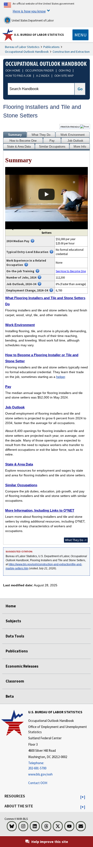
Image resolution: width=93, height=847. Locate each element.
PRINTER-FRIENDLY (70, 126)
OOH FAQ (65, 70)
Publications (51, 47)
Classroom (15, 681)
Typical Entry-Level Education (27, 252)
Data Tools (15, 636)
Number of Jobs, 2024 (21, 277)
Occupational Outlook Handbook (27, 52)
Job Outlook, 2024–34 (21, 284)
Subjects (13, 620)
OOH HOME (12, 70)
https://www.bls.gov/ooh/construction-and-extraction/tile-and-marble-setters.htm (44, 566)
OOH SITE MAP (64, 75)
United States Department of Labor (32, 20)
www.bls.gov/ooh (40, 774)
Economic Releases (22, 666)
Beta (10, 696)
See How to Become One (71, 271)
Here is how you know (29, 11)
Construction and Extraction (71, 52)
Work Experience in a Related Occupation (26, 263)
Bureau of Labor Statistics (22, 47)
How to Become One (23, 140)
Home (11, 606)
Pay (52, 140)
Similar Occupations (52, 146)
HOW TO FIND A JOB (18, 75)
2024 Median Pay (17, 241)
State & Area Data (19, 146)
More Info (80, 146)
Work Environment (72, 134)
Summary (15, 134)
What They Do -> (76, 540)
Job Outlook (75, 140)
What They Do (41, 134)
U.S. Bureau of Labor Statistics (39, 35)
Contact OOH (37, 783)
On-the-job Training (20, 271)
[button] (82, 797)
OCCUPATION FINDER (39, 70)
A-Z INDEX (42, 75)
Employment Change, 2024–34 (27, 290)
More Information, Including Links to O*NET (39, 510)
